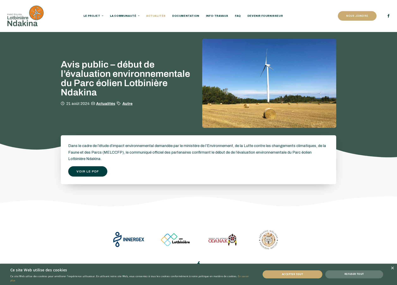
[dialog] (198, 274)
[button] (388, 16)
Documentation (185, 15)
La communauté (123, 15)
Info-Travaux (217, 15)
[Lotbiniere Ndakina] (25, 16)
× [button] (392, 268)
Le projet (92, 15)
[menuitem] (93, 16)
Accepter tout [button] (292, 274)
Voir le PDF (88, 171)
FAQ (238, 15)
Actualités (156, 15)
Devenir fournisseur (265, 15)
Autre (127, 104)
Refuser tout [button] (354, 274)
